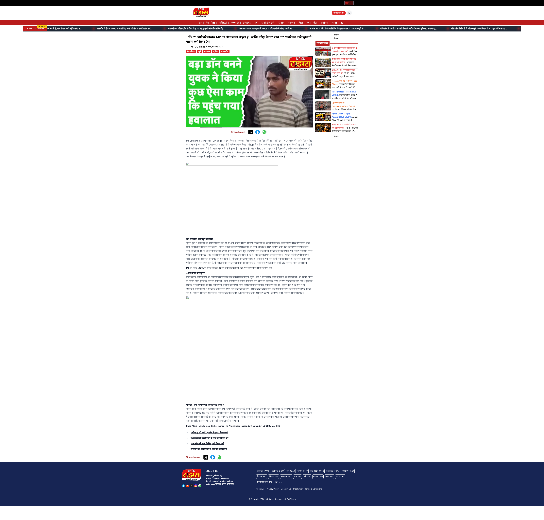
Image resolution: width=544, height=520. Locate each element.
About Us (260, 489)
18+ (343, 22)
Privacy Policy (273, 489)
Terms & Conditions (313, 489)
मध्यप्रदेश (235, 22)
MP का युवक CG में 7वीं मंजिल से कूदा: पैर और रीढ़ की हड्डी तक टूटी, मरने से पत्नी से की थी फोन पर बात (229, 268)
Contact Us (286, 489)
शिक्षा (301, 22)
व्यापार (334, 22)
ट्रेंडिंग (215, 51)
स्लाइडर (207, 51)
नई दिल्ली (223, 22)
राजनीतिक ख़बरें (268, 22)
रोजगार (281, 22)
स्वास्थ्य (291, 22)
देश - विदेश (210, 22)
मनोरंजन (324, 22)
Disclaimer (298, 489)
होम (200, 22)
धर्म (308, 22)
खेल (315, 22)
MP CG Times (290, 499)
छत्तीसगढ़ (247, 22)
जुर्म (256, 22)
